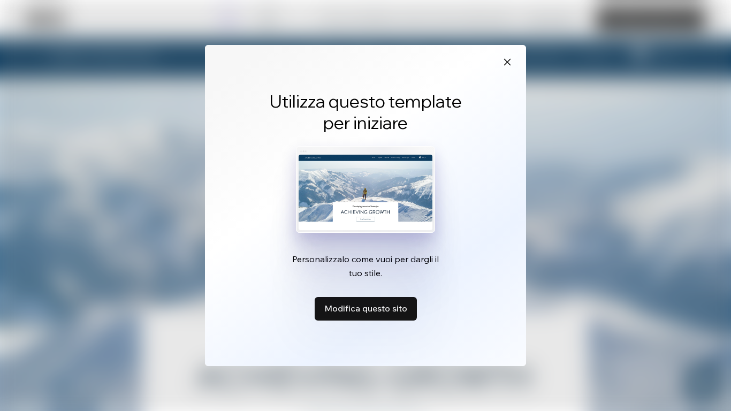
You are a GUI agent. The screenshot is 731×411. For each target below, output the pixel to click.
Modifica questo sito (365, 308)
